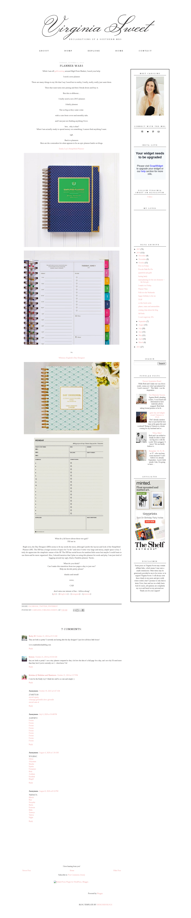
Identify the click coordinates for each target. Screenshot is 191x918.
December (142, 256)
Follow (150, 197)
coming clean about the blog (148, 310)
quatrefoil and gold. (145, 273)
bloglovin (64, 594)
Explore (94, 50)
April (141, 339)
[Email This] (74, 610)
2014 (139, 253)
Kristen (31, 657)
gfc (54, 594)
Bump (68, 50)
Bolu (30, 771)
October (142, 263)
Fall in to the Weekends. (146, 292)
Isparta (31, 766)
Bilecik (31, 797)
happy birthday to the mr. (147, 296)
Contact (145, 50)
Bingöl (31, 779)
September (143, 321)
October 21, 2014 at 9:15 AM (46, 636)
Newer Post (26, 870)
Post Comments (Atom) (76, 875)
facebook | (34, 606)
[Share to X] (80, 610)
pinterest (86, 594)
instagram (75, 594)
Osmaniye (32, 769)
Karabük (32, 777)
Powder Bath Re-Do (145, 269)
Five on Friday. (143, 266)
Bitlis (31, 810)
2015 (139, 249)
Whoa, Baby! (157, 433)
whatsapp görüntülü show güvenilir (41, 700)
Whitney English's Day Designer (72, 358)
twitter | (43, 606)
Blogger (100, 893)
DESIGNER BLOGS (104, 905)
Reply (31, 648)
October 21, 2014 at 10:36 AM (46, 657)
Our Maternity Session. (157, 395)
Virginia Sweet (95, 25)
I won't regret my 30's (146, 317)
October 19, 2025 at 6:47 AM (49, 691)
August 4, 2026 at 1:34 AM (49, 753)
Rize (30, 800)
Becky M (32, 636)
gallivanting (59, 71)
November (143, 259)
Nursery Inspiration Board (152, 381)
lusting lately (142, 276)
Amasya (32, 812)
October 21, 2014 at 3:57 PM (67, 675)
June (140, 332)
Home (119, 50)
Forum (31, 720)
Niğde (31, 817)
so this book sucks (144, 303)
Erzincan (32, 807)
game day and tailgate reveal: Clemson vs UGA (157, 415)
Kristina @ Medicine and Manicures (42, 675)
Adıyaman (32, 761)
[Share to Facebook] (82, 610)
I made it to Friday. (145, 285)
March (141, 342)
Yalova (31, 815)
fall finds (141, 313)
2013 (139, 347)
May (140, 335)
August (141, 325)
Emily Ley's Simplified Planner (71, 149)
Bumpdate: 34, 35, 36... (157, 451)
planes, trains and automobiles (149, 306)
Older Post (117, 870)
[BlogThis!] (77, 610)
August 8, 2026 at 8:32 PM (48, 791)
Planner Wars (143, 289)
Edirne (31, 759)
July (140, 328)
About (44, 50)
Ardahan (32, 774)
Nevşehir (32, 802)
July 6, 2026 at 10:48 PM (48, 714)
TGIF (140, 300)
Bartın (31, 805)
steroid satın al (34, 702)
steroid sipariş (34, 697)
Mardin (31, 764)
